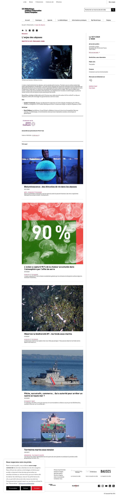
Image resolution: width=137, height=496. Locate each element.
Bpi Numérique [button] (96, 20)
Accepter (37, 488)
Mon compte (112, 2)
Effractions (59, 2)
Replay (108, 20)
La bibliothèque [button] (62, 20)
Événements (30, 25)
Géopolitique (93, 86)
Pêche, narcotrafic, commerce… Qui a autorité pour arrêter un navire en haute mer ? (53, 394)
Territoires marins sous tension (39, 450)
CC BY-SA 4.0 (35, 135)
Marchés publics (58, 473)
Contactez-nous (58, 478)
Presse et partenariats (60, 470)
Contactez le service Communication (98, 72)
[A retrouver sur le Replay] (90, 80)
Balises (31, 2)
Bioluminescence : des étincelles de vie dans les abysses (50, 187)
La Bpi (24, 2)
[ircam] (52, 485)
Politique (92, 88)
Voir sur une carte (94, 52)
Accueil (27, 20)
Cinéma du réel (49, 2)
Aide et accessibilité (59, 477)
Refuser (25, 488)
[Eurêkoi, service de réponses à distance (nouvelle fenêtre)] (75, 487)
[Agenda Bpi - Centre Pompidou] (31, 10)
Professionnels (39, 2)
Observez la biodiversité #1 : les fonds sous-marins (48, 334)
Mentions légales (58, 475)
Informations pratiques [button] (79, 20)
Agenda (50, 20)
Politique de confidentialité (26, 483)
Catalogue (38, 20)
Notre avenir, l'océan (39, 41)
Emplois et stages (58, 471)
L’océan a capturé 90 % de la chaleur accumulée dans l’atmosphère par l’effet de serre (49, 268)
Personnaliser (13, 488)
